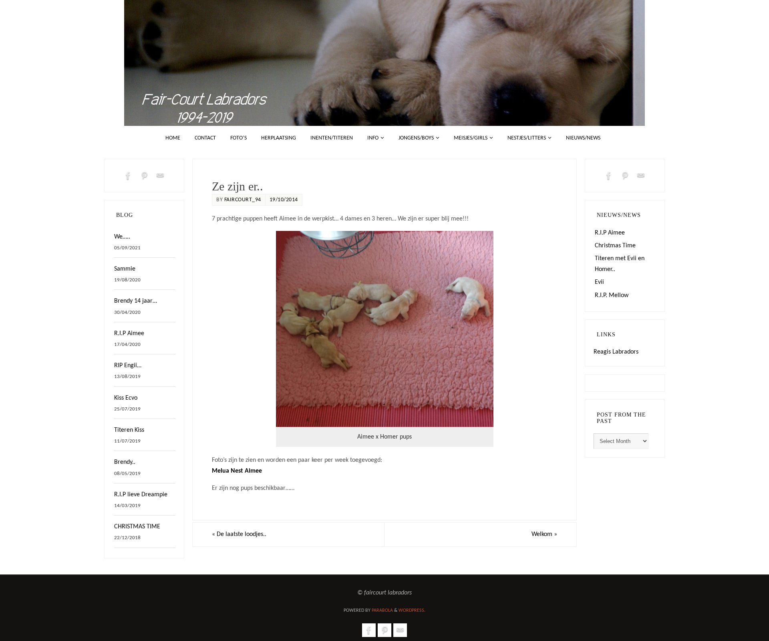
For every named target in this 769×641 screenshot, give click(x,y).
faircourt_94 (242, 199)
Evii (599, 282)
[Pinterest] (144, 175)
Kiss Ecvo (125, 398)
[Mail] (160, 175)
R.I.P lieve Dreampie (140, 494)
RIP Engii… (127, 365)
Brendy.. (124, 462)
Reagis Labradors (616, 352)
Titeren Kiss (129, 430)
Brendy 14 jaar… (135, 301)
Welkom (544, 534)
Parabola (382, 610)
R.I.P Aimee (129, 333)
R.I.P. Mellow (611, 295)
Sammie (124, 269)
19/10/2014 (284, 199)
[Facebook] (128, 175)
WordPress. (412, 610)
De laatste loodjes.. (239, 534)
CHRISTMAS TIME (137, 527)
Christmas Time (615, 246)
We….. (122, 237)
